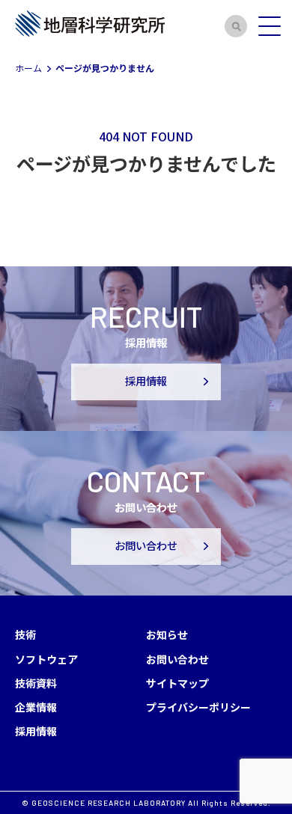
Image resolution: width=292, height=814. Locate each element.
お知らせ (167, 634)
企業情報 (36, 707)
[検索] (236, 26)
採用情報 (146, 381)
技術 (25, 634)
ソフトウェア (46, 659)
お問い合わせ (146, 545)
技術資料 (36, 683)
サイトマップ (177, 683)
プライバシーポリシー (198, 707)
